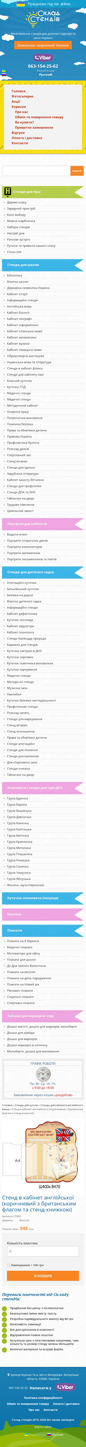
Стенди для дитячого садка (30, 572)
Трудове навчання (20, 505)
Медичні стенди (19, 393)
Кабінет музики (18, 343)
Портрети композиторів (24, 547)
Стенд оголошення (21, 731)
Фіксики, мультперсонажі (25, 885)
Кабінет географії (19, 319)
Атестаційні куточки (21, 583)
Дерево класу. (17, 202)
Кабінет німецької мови (24, 350)
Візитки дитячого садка (24, 601)
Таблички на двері (20, 498)
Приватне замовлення (34, 127)
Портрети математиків (23, 553)
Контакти (20, 143)
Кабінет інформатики (22, 325)
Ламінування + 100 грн (27, 1265)
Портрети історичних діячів (27, 540)
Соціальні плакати (20, 997)
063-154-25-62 (43, 66)
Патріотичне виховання (24, 418)
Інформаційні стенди (22, 300)
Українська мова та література (29, 362)
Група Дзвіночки (19, 817)
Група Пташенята (19, 854)
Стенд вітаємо (17, 461)
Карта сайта (43, 1427)
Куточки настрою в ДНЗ (24, 651)
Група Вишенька (19, 811)
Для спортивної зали (22, 762)
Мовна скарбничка (21, 221)
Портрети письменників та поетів (32, 559)
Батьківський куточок (23, 589)
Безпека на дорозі (20, 595)
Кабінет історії (17, 294)
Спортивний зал (19, 455)
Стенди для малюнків (23, 756)
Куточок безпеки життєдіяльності (31, 700)
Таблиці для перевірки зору (30, 1016)
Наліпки (14, 914)
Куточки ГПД (16, 387)
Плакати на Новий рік (23, 984)
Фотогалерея (22, 96)
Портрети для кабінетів (27, 523)
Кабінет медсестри (20, 626)
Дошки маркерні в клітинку (27, 1045)
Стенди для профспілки (24, 486)
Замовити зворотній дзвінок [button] (43, 45)
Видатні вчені (17, 534)
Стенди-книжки (18, 768)
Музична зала (17, 688)
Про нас (21, 112)
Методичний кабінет (22, 405)
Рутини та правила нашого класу (31, 246)
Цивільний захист (20, 511)
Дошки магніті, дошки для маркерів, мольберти (42, 1026)
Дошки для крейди (21, 1033)
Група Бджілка (17, 798)
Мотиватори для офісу (23, 953)
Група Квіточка (18, 835)
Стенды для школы (26, 1105)
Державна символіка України (28, 288)
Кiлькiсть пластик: (22, 1243)
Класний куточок (19, 381)
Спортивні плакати (21, 1003)
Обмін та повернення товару (39, 117)
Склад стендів (22, 1420)
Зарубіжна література (22, 474)
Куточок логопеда (20, 620)
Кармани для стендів (22, 645)
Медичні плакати (19, 947)
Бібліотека (14, 275)
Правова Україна (19, 436)
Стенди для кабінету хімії (25, 374)
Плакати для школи (21, 959)
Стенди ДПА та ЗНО (21, 492)
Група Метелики (19, 848)
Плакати (14, 930)
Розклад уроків (18, 449)
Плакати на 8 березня (23, 941)
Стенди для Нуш (27, 191)
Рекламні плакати (20, 990)
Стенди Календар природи (26, 638)
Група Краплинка (19, 842)
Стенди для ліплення (22, 750)
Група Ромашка (18, 860)
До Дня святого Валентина (26, 966)
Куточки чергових (20, 657)
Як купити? (24, 122)
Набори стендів (18, 227)
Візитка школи (17, 282)
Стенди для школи (23, 265)
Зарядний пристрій (21, 208)
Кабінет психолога (20, 632)
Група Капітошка (19, 829)
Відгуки (18, 132)
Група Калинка (18, 823)
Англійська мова (19, 306)
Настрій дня (15, 233)
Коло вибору (16, 215)
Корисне (19, 106)
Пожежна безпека (20, 424)
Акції (16, 101)
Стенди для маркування (24, 719)
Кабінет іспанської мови (24, 331)
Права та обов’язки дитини (27, 430)
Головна (19, 91)
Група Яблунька (18, 879)
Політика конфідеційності (43, 1398)
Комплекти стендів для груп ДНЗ (34, 787)
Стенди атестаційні (21, 744)
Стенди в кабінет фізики (25, 368)
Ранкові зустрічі (18, 239)
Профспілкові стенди (22, 707)
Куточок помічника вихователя (30, 663)
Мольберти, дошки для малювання (33, 1051)
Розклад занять (18, 713)
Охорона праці (18, 412)
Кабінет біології (18, 312)
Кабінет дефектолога (22, 614)
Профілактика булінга (23, 443)
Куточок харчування (22, 669)
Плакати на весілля (21, 972)
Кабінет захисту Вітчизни (25, 480)
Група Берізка (17, 804)
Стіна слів (14, 252)
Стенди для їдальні (21, 467)
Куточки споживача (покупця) (32, 898)
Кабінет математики (21, 337)
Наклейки (14, 694)
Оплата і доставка (27, 138)
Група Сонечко (18, 866)
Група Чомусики (19, 873)
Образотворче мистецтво (25, 356)
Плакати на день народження (29, 978)
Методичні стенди (20, 682)
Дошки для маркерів (22, 1039)
